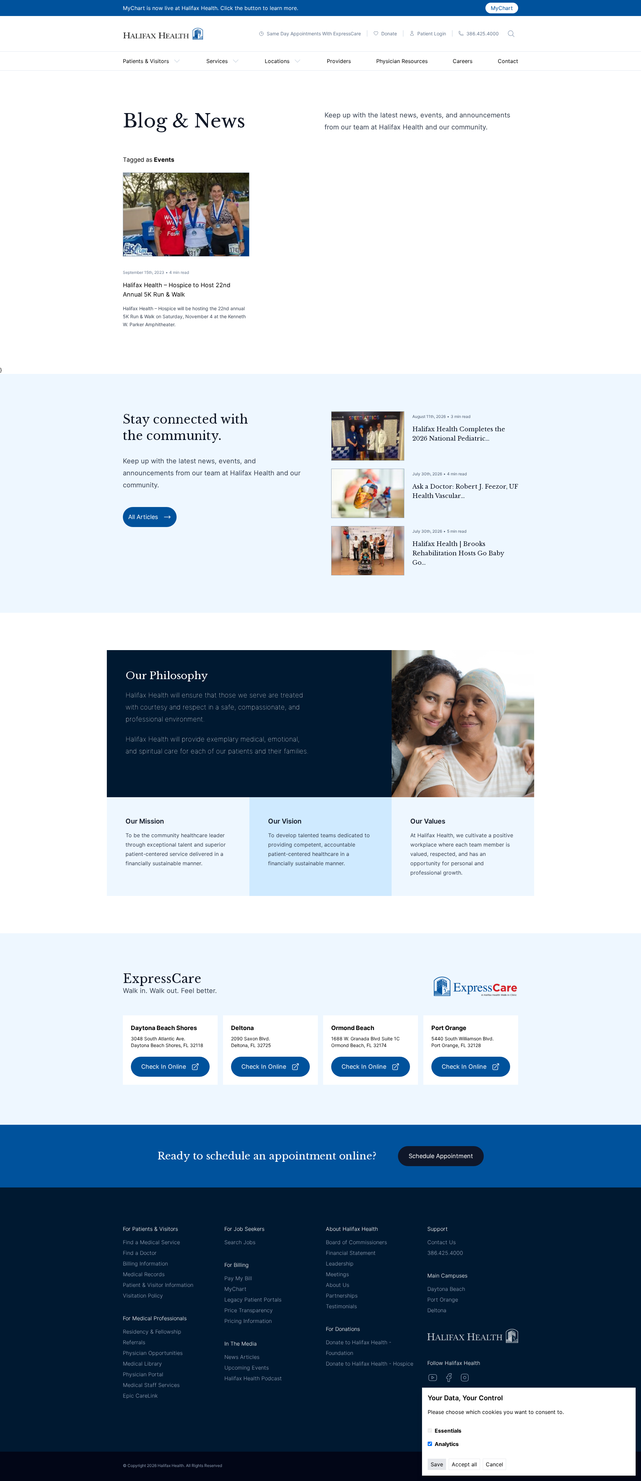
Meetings (337, 1274)
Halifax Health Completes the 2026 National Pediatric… (458, 434)
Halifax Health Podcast (253, 1378)
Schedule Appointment (441, 1155)
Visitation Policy (143, 1295)
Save (437, 1464)
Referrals (134, 1342)
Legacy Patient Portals (252, 1299)
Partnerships (342, 1295)
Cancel (494, 1464)
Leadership (340, 1263)
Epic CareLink (140, 1395)
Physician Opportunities (153, 1353)
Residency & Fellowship (152, 1331)
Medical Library (142, 1363)
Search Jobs (239, 1242)
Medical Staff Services (151, 1385)
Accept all (464, 1464)
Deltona (436, 1310)
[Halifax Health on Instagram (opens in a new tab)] (464, 1377)
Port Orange (442, 1299)
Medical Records (144, 1274)
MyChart (502, 8)
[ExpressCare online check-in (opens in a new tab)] (475, 986)
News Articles (241, 1357)
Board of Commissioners (356, 1242)
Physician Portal (143, 1374)
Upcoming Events (246, 1367)
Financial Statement (351, 1253)
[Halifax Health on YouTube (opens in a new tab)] (432, 1377)
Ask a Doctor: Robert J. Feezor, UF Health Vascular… (465, 491)
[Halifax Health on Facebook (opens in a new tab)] (448, 1377)
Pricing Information (248, 1321)
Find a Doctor (140, 1253)
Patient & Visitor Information (158, 1285)
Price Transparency (248, 1310)
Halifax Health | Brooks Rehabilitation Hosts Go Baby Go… (458, 553)
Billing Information (145, 1263)
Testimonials (341, 1306)
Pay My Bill (238, 1278)
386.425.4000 (445, 1253)
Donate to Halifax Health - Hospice (369, 1363)
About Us (337, 1285)
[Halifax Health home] (163, 34)
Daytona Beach (446, 1289)
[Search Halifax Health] (511, 34)
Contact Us (441, 1242)
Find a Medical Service (151, 1242)
